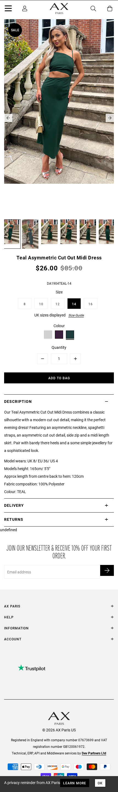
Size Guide (76, 315)
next (110, 118)
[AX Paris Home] (59, 8)
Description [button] (18, 401)
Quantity (59, 347)
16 (90, 304)
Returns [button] (13, 519)
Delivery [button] (14, 505)
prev (8, 118)
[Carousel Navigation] (59, 118)
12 (57, 304)
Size (59, 292)
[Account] (24, 8)
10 (41, 304)
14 (74, 304)
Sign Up (107, 570)
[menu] (8, 9)
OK (100, 783)
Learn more (74, 783)
